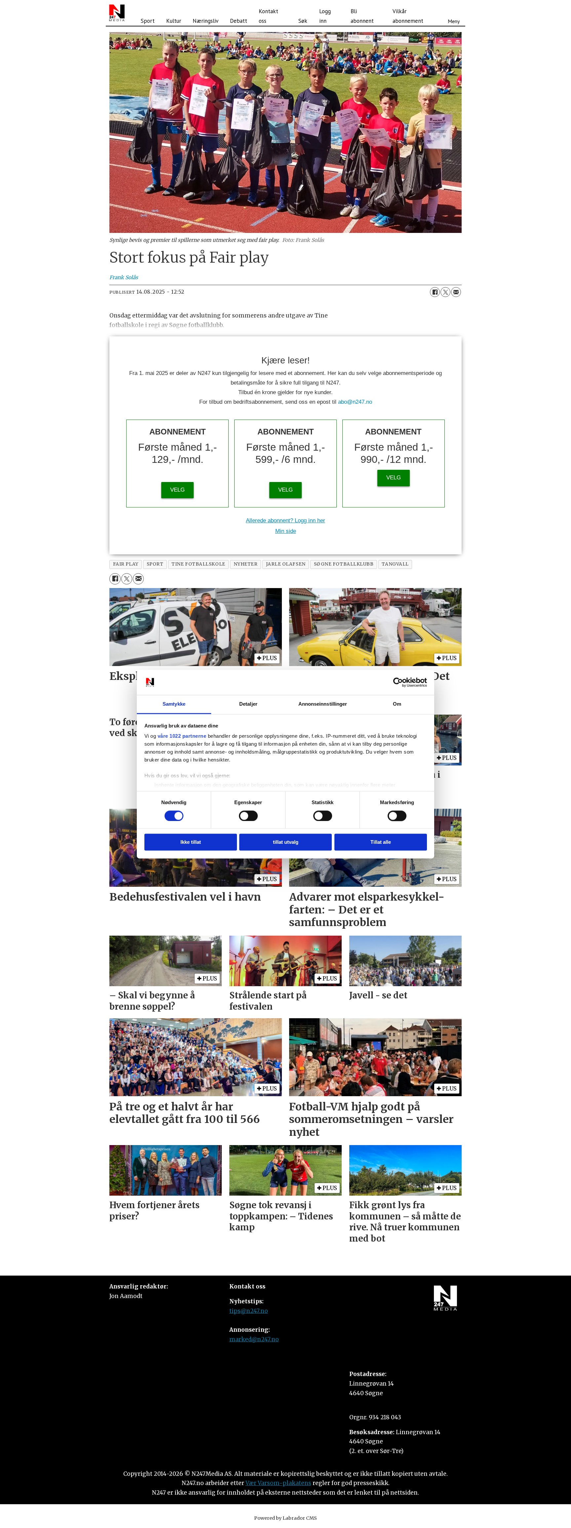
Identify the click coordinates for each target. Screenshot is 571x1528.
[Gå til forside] (117, 13)
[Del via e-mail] (456, 292)
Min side (285, 531)
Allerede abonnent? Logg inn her (285, 520)
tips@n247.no (248, 1311)
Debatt (238, 20)
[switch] (248, 815)
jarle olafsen (286, 564)
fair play (125, 564)
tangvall (395, 564)
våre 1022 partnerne (182, 736)
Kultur (173, 20)
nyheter (246, 564)
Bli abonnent (362, 16)
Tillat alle (380, 842)
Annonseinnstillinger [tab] (322, 704)
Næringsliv (205, 20)
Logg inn (325, 16)
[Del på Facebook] (435, 292)
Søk (302, 20)
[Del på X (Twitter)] (445, 292)
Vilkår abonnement (408, 16)
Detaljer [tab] (248, 704)
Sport (148, 20)
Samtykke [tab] (174, 704)
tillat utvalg (285, 842)
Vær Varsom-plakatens (278, 1483)
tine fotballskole (198, 564)
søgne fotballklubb (344, 564)
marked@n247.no (254, 1339)
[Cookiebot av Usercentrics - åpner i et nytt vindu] (398, 682)
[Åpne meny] (454, 12)
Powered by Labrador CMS (285, 1518)
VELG (177, 490)
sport (155, 564)
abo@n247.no (355, 402)
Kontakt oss (268, 16)
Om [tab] (397, 704)
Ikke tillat (190, 842)
